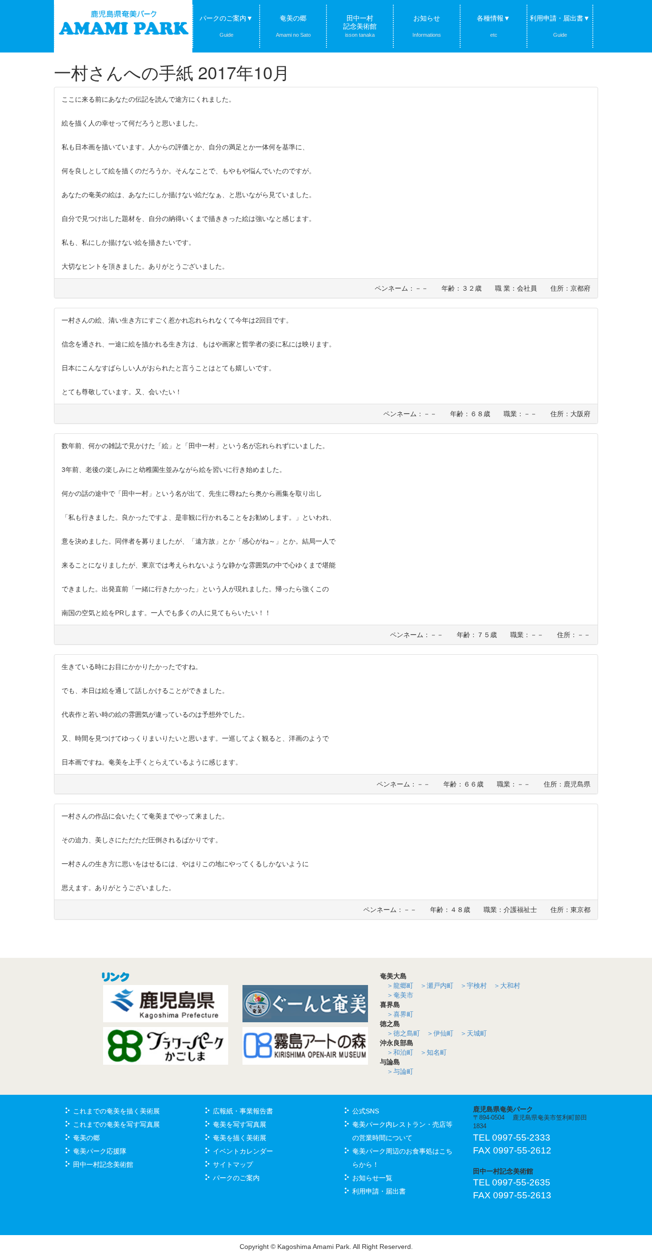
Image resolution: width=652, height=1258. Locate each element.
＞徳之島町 (403, 1033)
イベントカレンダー (243, 1151)
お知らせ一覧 (372, 1178)
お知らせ (426, 26)
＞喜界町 (400, 1014)
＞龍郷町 (400, 985)
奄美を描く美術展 (239, 1138)
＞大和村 (507, 985)
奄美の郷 (293, 26)
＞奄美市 (400, 995)
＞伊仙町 (440, 1033)
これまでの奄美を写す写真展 (116, 1124)
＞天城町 (473, 1033)
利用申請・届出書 (379, 1191)
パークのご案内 (236, 1178)
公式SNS (365, 1111)
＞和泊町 (400, 1052)
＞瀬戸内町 (436, 985)
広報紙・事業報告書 (243, 1111)
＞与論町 (400, 1071)
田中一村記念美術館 (360, 26)
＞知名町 (433, 1052)
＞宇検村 (473, 985)
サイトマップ (233, 1164)
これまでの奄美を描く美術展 (116, 1111)
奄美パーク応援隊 (99, 1151)
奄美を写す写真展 (239, 1124)
